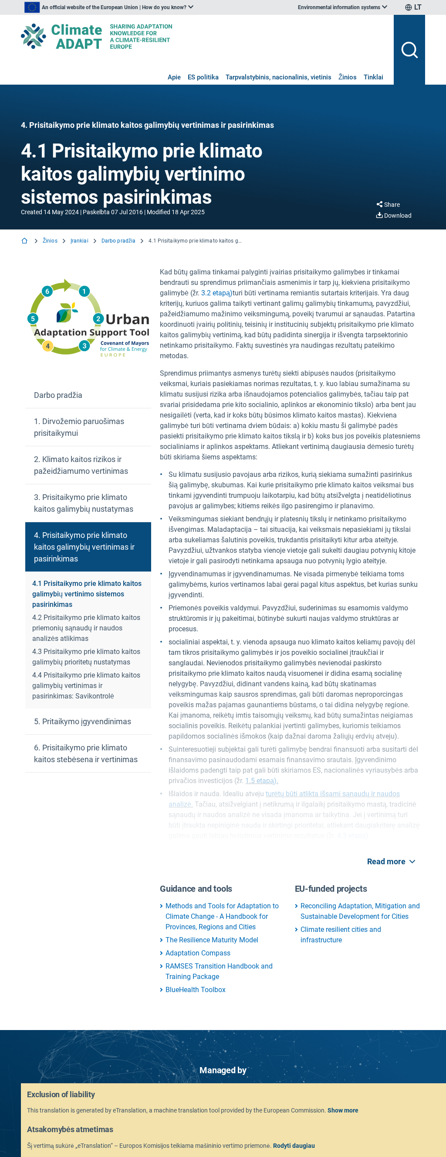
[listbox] (109, 7)
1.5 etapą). (261, 781)
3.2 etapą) (217, 293)
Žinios (347, 77)
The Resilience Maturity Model (212, 940)
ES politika (203, 77)
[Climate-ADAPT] (204, 36)
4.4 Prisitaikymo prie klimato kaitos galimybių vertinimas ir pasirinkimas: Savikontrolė (86, 685)
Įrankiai (79, 241)
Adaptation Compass (198, 953)
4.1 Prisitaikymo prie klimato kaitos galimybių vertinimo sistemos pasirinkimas (87, 594)
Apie (174, 77)
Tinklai (373, 77)
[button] (88, 395)
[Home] (25, 241)
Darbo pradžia (118, 241)
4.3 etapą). (353, 836)
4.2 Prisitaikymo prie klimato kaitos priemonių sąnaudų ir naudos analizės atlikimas (86, 628)
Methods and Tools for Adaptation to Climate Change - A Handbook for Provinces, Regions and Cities (222, 916)
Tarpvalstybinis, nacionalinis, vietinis (278, 77)
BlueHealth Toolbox (196, 990)
